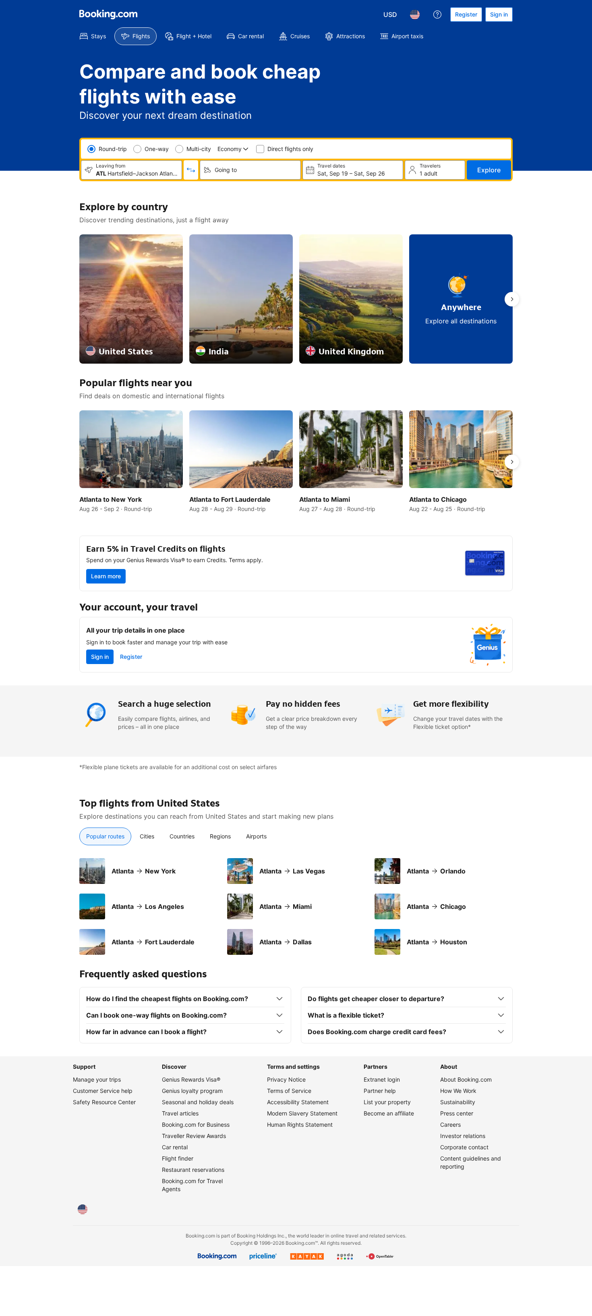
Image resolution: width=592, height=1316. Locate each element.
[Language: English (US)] (414, 14)
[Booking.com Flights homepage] (108, 14)
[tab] (105, 836)
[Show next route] (512, 299)
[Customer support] (437, 14)
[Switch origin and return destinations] (191, 170)
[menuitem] (93, 36)
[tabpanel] (296, 906)
